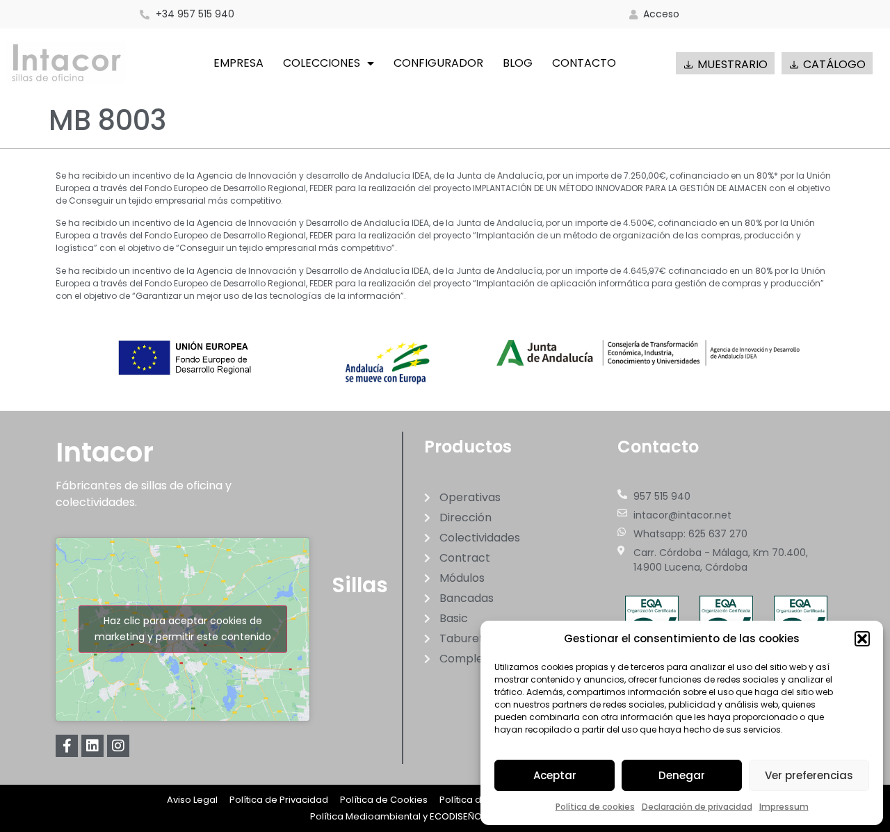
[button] (862, 639)
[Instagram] (118, 746)
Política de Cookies (384, 799)
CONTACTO (584, 63)
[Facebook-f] (67, 746)
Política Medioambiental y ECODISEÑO (396, 816)
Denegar (681, 775)
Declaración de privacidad (697, 807)
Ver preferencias (809, 775)
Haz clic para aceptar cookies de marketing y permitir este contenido (183, 629)
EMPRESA (238, 63)
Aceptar (554, 775)
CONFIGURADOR (438, 63)
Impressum (784, 807)
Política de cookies (595, 807)
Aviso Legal (192, 799)
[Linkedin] (92, 746)
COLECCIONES (321, 63)
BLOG (518, 63)
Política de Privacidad (278, 799)
